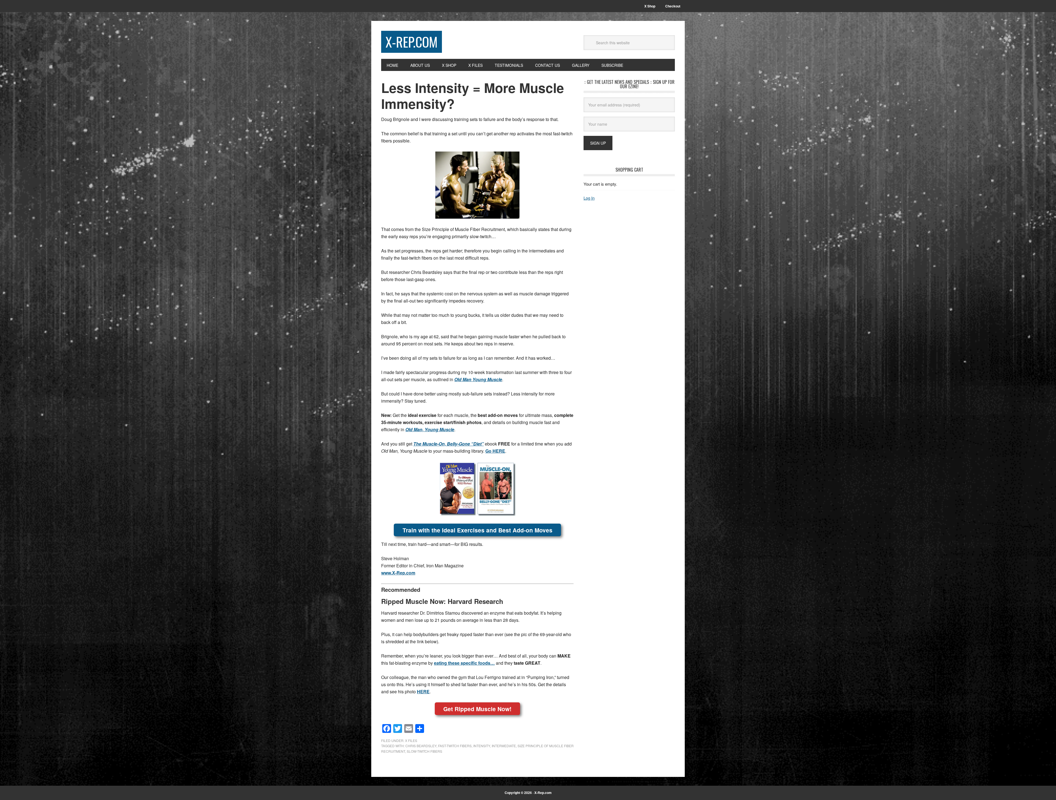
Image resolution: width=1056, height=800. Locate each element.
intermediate (504, 745)
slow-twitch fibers (424, 751)
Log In (589, 198)
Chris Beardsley (420, 745)
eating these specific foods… (464, 663)
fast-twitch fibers (455, 745)
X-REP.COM (412, 41)
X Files (411, 740)
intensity (481, 745)
